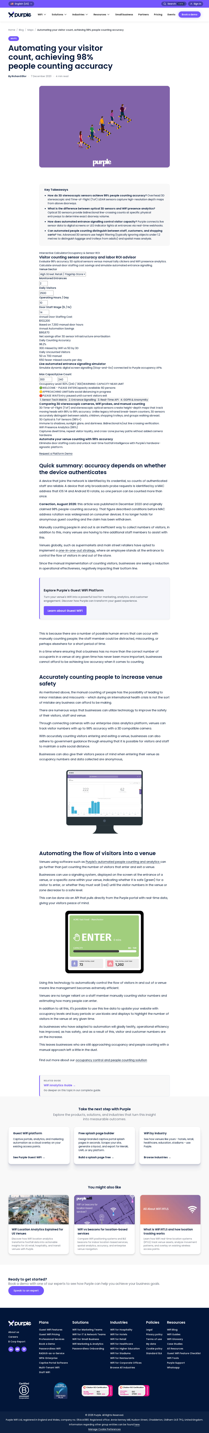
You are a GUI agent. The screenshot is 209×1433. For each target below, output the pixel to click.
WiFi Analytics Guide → (60, 1085)
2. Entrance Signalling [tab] (82, 400)
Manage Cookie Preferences (104, 1429)
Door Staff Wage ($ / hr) (55, 307)
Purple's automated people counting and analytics (123, 862)
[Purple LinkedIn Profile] (11, 1349)
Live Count (65, 374)
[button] (42, 15)
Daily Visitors (47, 288)
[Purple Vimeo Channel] (24, 1349)
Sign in (197, 3)
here (137, 1424)
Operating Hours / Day (54, 297)
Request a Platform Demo (55, 453)
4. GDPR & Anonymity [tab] (134, 400)
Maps (30, 30)
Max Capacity (48, 374)
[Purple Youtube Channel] (17, 1349)
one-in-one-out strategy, (77, 550)
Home (11, 30)
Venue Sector (48, 269)
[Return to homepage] (21, 15)
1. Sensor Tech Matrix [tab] (53, 400)
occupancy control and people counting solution (111, 1060)
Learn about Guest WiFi (65, 611)
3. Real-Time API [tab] (108, 400)
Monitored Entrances (53, 278)
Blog (21, 30)
